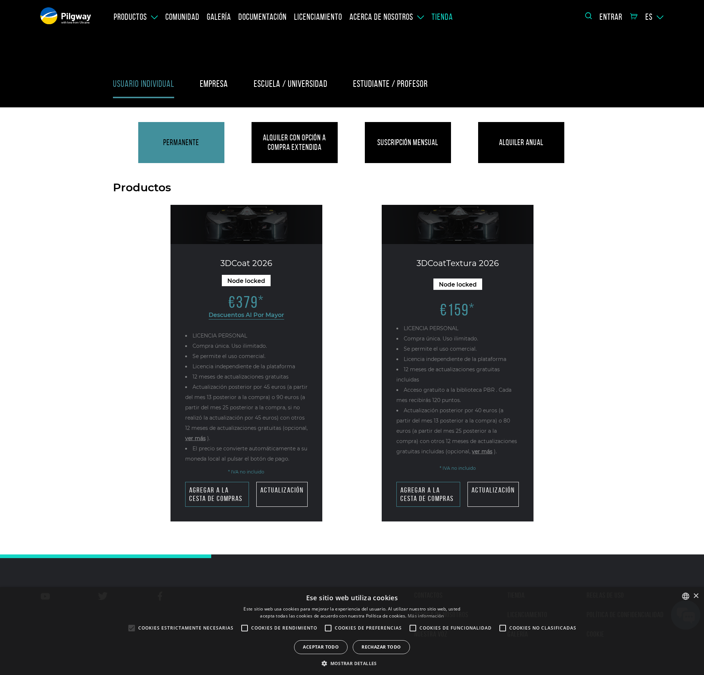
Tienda (442, 17)
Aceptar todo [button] (321, 647)
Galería (219, 17)
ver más (195, 438)
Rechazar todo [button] (381, 647)
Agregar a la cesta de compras (215, 494)
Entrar (611, 17)
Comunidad (182, 17)
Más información (426, 616)
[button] (352, 663)
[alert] (352, 631)
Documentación (262, 17)
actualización (282, 490)
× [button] (695, 596)
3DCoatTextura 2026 (458, 263)
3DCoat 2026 (246, 263)
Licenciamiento (318, 17)
